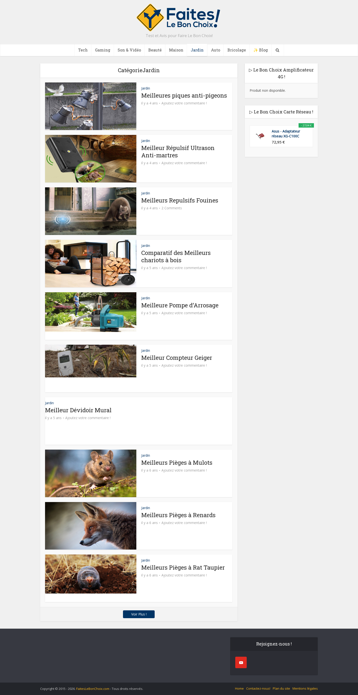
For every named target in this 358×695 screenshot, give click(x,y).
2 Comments (171, 208)
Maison (176, 49)
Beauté (155, 49)
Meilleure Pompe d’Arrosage (179, 305)
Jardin (197, 49)
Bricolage (236, 49)
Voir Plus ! (139, 614)
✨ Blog (260, 49)
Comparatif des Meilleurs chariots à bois (176, 256)
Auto (215, 49)
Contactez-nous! (258, 688)
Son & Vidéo (129, 49)
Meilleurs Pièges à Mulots (176, 462)
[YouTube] (241, 662)
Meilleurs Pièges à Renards (178, 515)
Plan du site (281, 688)
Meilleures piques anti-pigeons (184, 95)
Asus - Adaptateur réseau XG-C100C (286, 133)
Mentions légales (305, 688)
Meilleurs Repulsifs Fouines (179, 200)
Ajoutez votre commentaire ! (184, 103)
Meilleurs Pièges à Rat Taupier (183, 567)
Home (239, 688)
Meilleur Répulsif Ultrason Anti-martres (178, 151)
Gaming (102, 49)
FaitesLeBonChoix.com (93, 688)
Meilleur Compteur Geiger (176, 358)
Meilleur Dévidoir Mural (78, 410)
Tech (83, 49)
